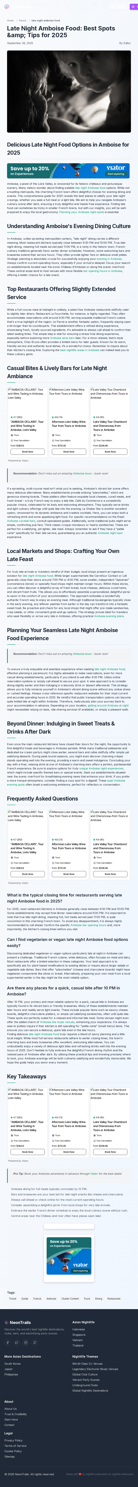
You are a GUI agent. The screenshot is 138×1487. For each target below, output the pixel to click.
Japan (8, 1369)
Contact (9, 1425)
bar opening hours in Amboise (102, 271)
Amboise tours (82, 473)
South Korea (12, 1363)
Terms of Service (15, 1445)
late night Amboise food (90, 187)
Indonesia (78, 1329)
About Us (10, 1408)
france (22, 20)
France (37, 1298)
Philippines (11, 1374)
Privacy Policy (13, 1440)
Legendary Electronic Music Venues (95, 1369)
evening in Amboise (109, 259)
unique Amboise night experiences (101, 768)
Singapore (78, 1334)
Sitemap (9, 1456)
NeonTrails (20, 6)
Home (10, 20)
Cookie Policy (13, 1451)
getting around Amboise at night (108, 705)
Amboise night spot (110, 533)
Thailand (77, 1345)
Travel (12, 1298)
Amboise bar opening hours (88, 925)
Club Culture (69, 6)
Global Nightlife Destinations (90, 1390)
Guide (25, 1298)
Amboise (51, 1298)
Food (87, 1298)
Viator (94, 1173)
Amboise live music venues (57, 1022)
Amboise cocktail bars (21, 521)
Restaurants (114, 1298)
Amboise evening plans (109, 616)
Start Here (11, 1419)
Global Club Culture (85, 1374)
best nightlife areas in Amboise (79, 350)
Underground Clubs (85, 1385)
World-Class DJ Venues (87, 1363)
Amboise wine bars (62, 338)
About (105, 4)
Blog (94, 4)
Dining (98, 1298)
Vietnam (77, 1340)
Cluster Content (70, 1298)
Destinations (39, 4)
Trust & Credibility (15, 1414)
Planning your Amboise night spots (81, 212)
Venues (55, 4)
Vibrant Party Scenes (86, 1379)
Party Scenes (82, 6)
